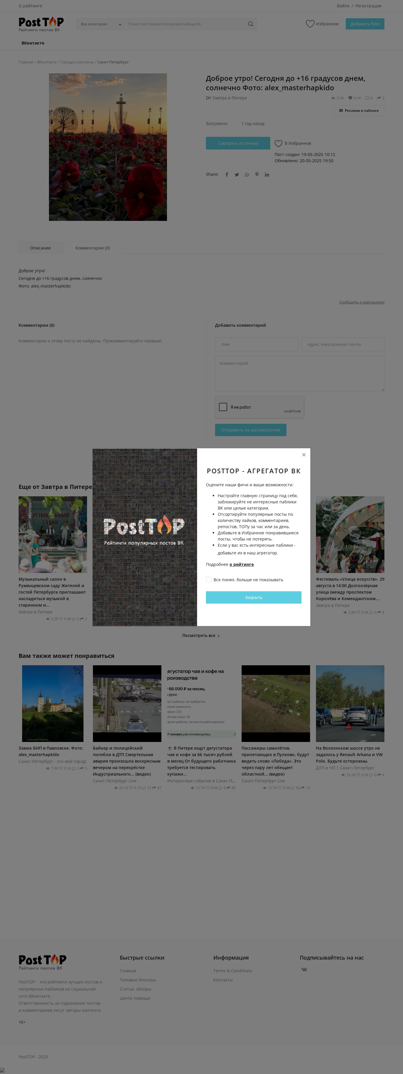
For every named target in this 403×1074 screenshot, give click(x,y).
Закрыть (253, 597)
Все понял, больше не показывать (248, 579)
